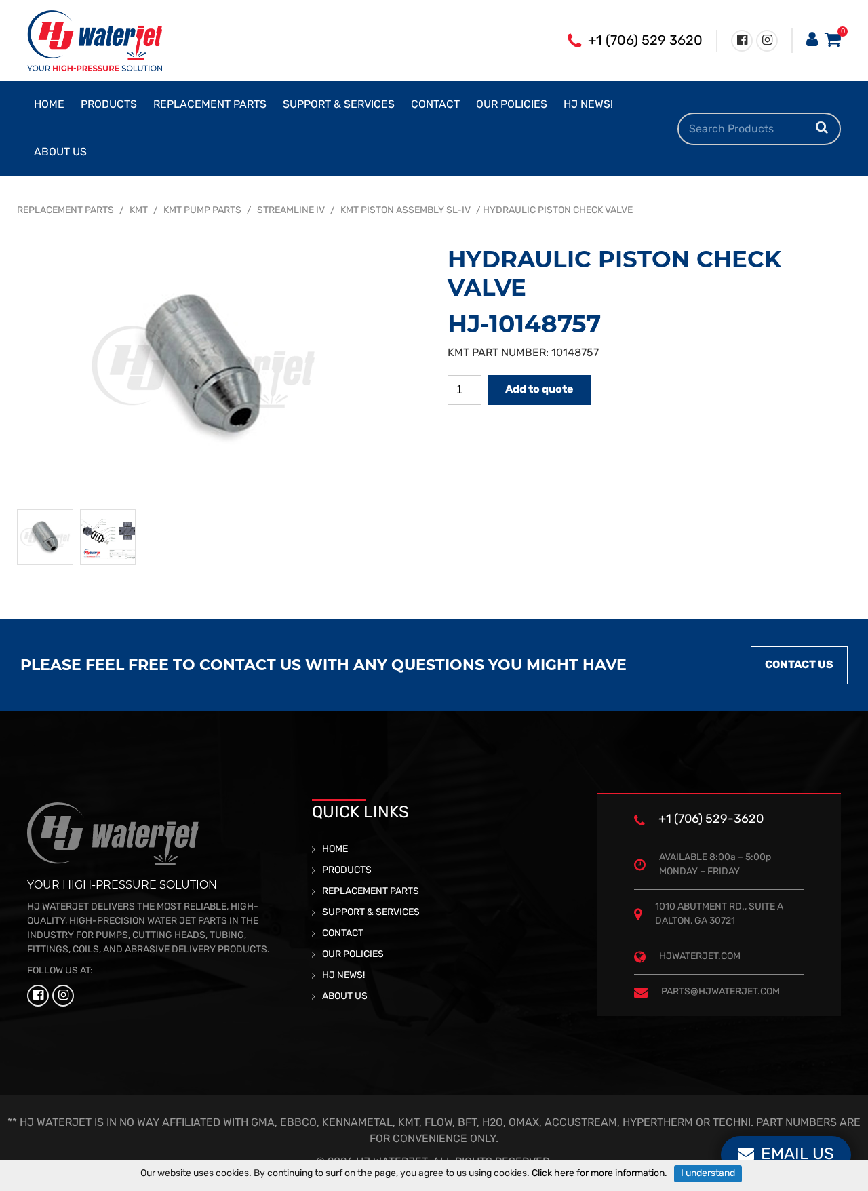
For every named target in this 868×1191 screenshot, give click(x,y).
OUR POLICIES (511, 105)
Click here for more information (598, 1174)
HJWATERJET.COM (700, 957)
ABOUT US (60, 152)
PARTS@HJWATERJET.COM (720, 992)
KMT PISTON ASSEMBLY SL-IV (405, 211)
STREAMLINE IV (291, 211)
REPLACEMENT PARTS (210, 105)
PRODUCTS (109, 105)
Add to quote (539, 390)
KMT (139, 211)
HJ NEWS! (588, 105)
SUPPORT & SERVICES (339, 105)
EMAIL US (797, 1155)
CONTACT (435, 105)
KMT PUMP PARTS (202, 211)
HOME (49, 105)
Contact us (799, 665)
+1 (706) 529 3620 (645, 41)
